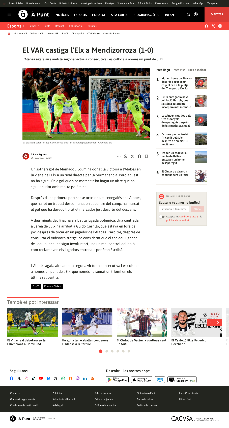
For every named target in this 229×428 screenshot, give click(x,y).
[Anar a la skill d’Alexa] (160, 379)
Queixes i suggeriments (22, 399)
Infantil (171, 15)
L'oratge (109, 3)
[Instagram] (220, 26)
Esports (80, 15)
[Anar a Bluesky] (49, 378)
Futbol (32, 25)
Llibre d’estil (185, 399)
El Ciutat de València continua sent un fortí (141, 342)
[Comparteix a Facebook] (139, 156)
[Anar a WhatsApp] (63, 378)
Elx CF (65, 33)
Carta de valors (145, 399)
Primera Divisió (52, 286)
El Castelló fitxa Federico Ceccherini (188, 342)
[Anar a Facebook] (12, 378)
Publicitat (57, 393)
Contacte (15, 393)
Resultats (92, 25)
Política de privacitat (106, 405)
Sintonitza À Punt (146, 393)
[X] (213, 26)
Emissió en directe (188, 393)
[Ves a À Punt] (33, 14)
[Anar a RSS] (93, 378)
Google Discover (180, 3)
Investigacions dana (91, 3)
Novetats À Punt (126, 3)
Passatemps (161, 3)
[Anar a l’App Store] (141, 379)
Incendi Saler (16, 3)
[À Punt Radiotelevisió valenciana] (27, 418)
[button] (100, 351)
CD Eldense (93, 33)
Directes (217, 14)
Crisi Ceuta (50, 3)
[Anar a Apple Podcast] (78, 378)
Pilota (47, 25)
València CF (36, 33)
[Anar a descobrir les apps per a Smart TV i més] (182, 379)
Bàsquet (59, 25)
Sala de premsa (103, 393)
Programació (144, 15)
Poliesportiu (75, 25)
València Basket (111, 33)
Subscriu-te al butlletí (63, 399)
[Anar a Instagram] (27, 378)
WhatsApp (198, 3)
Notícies (62, 15)
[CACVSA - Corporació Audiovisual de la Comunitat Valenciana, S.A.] (195, 418)
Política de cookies (147, 405)
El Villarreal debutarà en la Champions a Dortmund (26, 342)
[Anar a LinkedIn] (85, 378)
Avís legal (57, 405)
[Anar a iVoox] (71, 378)
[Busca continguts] (188, 14)
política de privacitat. (177, 220)
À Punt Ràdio (145, 3)
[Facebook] (206, 26)
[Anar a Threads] (56, 378)
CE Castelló (78, 33)
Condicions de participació (24, 405)
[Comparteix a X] (132, 156)
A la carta (119, 15)
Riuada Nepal (33, 3)
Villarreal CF (20, 33)
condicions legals (188, 216)
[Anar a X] (19, 378)
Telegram (212, 3)
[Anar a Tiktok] (34, 378)
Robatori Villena (68, 3)
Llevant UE (52, 33)
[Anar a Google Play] (117, 379)
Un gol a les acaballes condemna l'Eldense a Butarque (85, 342)
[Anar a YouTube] (41, 378)
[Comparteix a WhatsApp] (125, 156)
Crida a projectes (104, 399)
